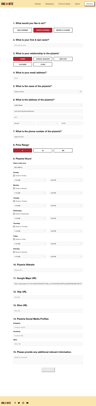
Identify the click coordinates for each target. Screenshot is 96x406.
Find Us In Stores (64, 4)
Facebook (16, 331)
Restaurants (49, 4)
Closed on (20, 175)
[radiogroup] (48, 61)
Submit (48, 370)
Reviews (38, 4)
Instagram (16, 323)
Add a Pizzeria (22, 30)
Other (15, 339)
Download (89, 4)
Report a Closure (63, 30)
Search (77, 4)
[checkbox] (14, 175)
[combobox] (48, 105)
